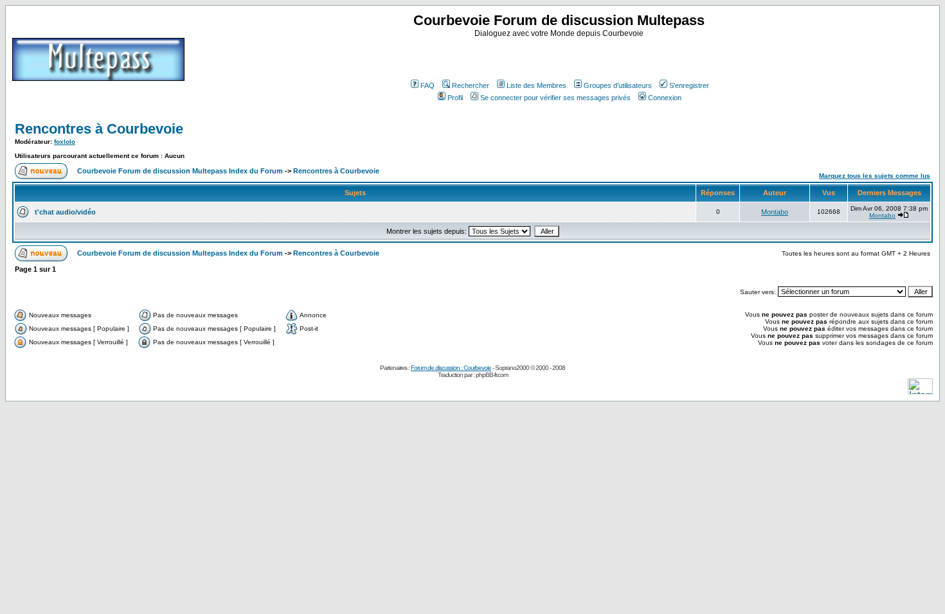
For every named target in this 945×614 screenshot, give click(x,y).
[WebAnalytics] (920, 390)
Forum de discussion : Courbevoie (451, 367)
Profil (455, 97)
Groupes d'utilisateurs (618, 85)
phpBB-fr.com (492, 374)
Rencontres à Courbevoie (99, 129)
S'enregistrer (689, 85)
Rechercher (470, 85)
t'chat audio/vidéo (65, 212)
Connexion (664, 97)
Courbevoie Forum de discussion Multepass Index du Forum (180, 171)
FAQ (427, 85)
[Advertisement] (560, 57)
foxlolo (64, 141)
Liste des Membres (536, 85)
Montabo (774, 212)
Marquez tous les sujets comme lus (874, 175)
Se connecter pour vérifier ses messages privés (555, 97)
